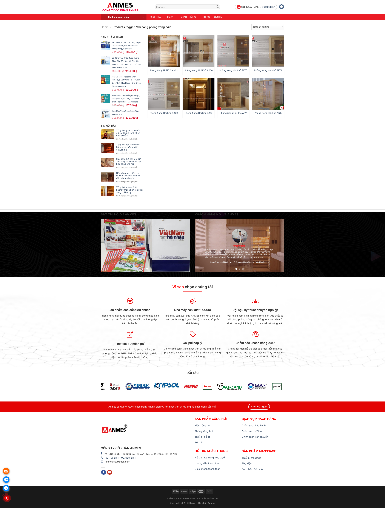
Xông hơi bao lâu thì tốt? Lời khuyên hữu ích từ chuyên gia (128, 147)
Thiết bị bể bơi (203, 436)
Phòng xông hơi (204, 431)
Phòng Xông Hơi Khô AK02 (164, 70)
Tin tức (206, 17)
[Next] (184, 245)
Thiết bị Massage (251, 457)
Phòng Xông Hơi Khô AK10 (198, 113)
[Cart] (281, 6)
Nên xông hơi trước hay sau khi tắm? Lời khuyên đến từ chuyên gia (128, 175)
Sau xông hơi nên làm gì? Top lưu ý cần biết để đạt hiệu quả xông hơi (128, 161)
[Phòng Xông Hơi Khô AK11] (233, 94)
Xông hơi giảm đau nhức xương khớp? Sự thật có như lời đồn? (128, 133)
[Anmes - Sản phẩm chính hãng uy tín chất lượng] (125, 7)
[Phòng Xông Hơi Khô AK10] (198, 94)
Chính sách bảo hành (254, 425)
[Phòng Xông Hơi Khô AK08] (268, 51)
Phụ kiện (246, 463)
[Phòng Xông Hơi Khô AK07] (233, 51)
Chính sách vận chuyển (255, 436)
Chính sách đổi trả (252, 431)
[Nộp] (217, 6)
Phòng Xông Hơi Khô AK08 (268, 70)
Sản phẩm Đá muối (252, 469)
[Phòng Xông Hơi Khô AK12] (268, 94)
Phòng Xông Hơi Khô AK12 (268, 113)
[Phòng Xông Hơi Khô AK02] (164, 51)
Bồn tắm (199, 442)
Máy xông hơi (202, 425)
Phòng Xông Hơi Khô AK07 (233, 70)
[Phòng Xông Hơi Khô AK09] (164, 94)
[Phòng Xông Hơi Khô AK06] (198, 51)
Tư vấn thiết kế (187, 17)
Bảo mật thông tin (207, 498)
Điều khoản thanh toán (207, 468)
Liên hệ (218, 17)
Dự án (170, 17)
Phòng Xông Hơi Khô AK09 (164, 113)
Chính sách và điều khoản (181, 498)
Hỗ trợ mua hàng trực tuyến (210, 457)
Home (105, 27)
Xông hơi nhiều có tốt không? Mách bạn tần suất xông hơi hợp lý (129, 190)
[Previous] (106, 245)
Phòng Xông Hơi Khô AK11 (233, 113)
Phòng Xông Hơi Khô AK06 (199, 70)
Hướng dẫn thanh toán (207, 463)
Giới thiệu (155, 17)
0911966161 (268, 6)
